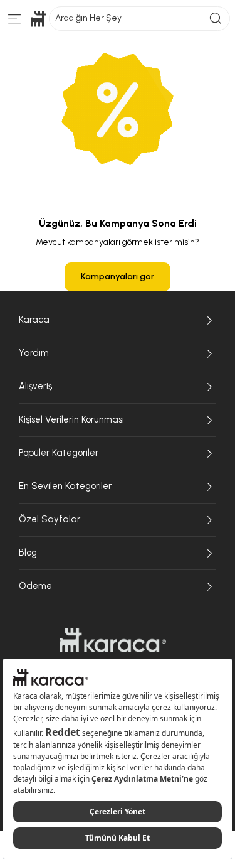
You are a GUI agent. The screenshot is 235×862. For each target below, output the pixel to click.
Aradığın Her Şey (88, 18)
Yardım (34, 352)
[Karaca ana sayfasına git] (113, 640)
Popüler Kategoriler (58, 452)
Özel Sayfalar (49, 519)
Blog (28, 552)
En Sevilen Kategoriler (65, 486)
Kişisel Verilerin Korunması (71, 419)
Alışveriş (35, 386)
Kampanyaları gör (117, 276)
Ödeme (35, 585)
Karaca (34, 319)
